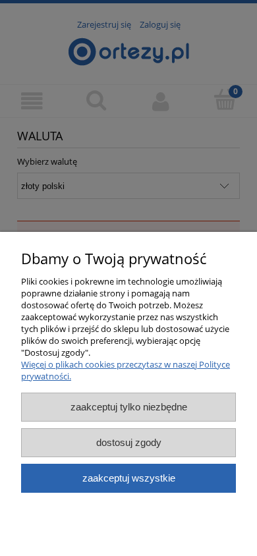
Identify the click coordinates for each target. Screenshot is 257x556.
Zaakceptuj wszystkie (128, 478)
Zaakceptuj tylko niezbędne (129, 406)
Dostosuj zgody (128, 442)
